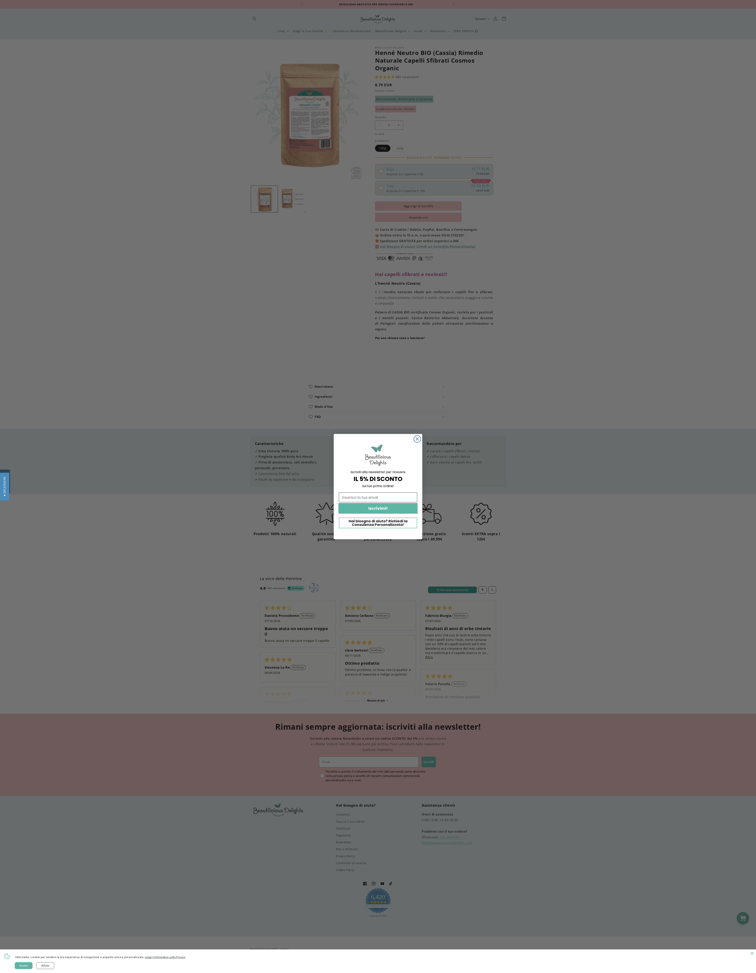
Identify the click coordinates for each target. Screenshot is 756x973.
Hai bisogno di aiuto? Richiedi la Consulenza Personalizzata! (378, 523)
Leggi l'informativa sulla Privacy (165, 957)
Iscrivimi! (378, 508)
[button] (4, 486)
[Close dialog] (417, 439)
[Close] (752, 953)
